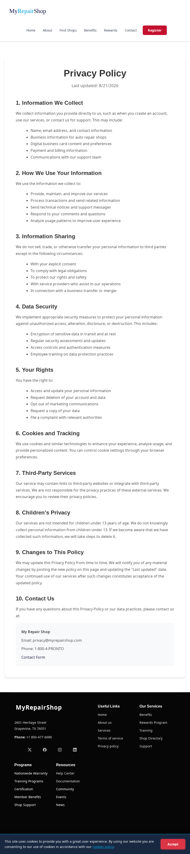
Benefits (90, 30)
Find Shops (68, 30)
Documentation (68, 781)
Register (155, 30)
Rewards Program (153, 722)
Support (145, 746)
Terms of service (110, 738)
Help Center (65, 773)
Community (65, 789)
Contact (131, 30)
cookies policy (103, 846)
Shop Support (25, 804)
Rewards (110, 30)
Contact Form (33, 657)
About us (105, 722)
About (47, 30)
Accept (173, 844)
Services (104, 730)
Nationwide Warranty (31, 773)
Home (30, 30)
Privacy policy (108, 746)
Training (145, 730)
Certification (23, 789)
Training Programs (28, 781)
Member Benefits (27, 797)
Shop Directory (150, 738)
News (60, 804)
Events (61, 797)
